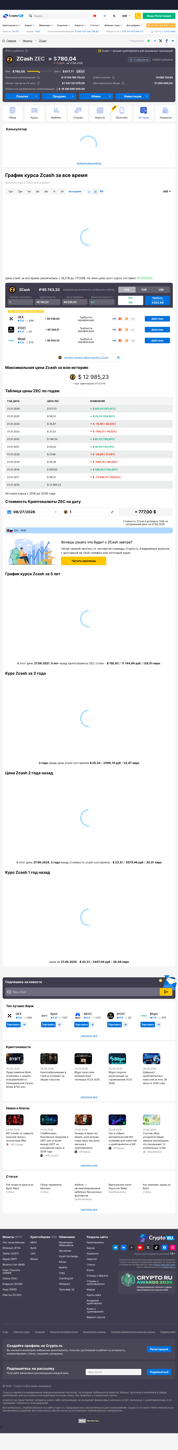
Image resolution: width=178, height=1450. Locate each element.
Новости (79, 25)
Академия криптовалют (94, 1302)
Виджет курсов (96, 1317)
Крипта (63, 1267)
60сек (62, 1261)
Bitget (22, 338)
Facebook (166, 40)
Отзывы (78, 117)
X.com (160, 40)
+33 (132, 318)
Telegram (104, 16)
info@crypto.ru (168, 1267)
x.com (114, 16)
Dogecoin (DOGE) (13, 1283)
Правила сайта (167, 1331)
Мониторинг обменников (66, 1244)
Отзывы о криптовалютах (96, 1282)
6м (46, 191)
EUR (144, 289)
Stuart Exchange (68, 1256)
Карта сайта (94, 1294)
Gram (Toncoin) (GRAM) (11, 1271)
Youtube (95, 16)
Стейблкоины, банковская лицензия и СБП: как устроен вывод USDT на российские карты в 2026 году (54, 1142)
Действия (157, 318)
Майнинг (56, 117)
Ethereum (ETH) (12, 1247)
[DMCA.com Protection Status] (89, 1421)
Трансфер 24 (66, 1289)
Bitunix (34, 1259)
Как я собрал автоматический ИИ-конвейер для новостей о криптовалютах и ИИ (123, 1139)
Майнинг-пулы (112, 25)
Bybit (54, 1013)
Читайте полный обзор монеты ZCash (86, 357)
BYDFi (22, 327)
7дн (20, 191)
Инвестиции (132, 96)
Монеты (8, 1237)
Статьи (94, 25)
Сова (62, 1272)
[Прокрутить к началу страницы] (170, 1428)
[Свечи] (95, 191)
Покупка (22, 96)
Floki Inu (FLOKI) (12, 1294)
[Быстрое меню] (138, 16)
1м (29, 191)
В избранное (141, 59)
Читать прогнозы (84, 561)
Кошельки (62, 25)
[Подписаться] (166, 992)
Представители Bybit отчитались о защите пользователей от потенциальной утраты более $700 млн (19, 1079)
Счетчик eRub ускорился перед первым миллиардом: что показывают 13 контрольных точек (156, 1140)
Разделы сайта (97, 1237)
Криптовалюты (10, 25)
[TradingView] (101, 191)
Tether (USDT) (11, 1253)
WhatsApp (148, 40)
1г (54, 191)
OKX (21, 316)
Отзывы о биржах (97, 1275)
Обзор (12, 117)
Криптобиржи (40, 1237)
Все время (75, 191)
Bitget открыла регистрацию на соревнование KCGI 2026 (120, 1078)
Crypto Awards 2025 (162, 25)
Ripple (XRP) (10, 1259)
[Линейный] (89, 191)
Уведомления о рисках (94, 1331)
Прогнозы (122, 117)
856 (31, 320)
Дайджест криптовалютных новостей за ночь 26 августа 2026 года (155, 1078)
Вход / (151, 15)
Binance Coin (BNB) (14, 1264)
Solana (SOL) (10, 1278)
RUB (126, 289)
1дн (11, 191)
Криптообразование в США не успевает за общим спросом (53, 1076)
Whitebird (64, 1283)
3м (37, 191)
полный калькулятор (89, 163)
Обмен (96, 96)
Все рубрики (133, 25)
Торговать (13, 1024)
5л (62, 191)
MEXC (88, 1013)
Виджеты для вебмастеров (64, 1331)
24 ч (79, 71)
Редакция (40, 1331)
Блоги (90, 1270)
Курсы (34, 117)
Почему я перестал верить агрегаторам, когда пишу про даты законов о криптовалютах (87, 1140)
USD (161, 289)
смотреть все (89, 1035)
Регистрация (163, 15)
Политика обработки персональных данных (133, 1331)
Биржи (28, 25)
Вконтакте (172, 40)
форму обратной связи (164, 1264)
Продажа (59, 96)
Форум (91, 1289)
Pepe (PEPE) (10, 1289)
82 (30, 331)
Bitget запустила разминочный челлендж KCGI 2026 (87, 1076)
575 (31, 342)
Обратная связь (22, 1331)
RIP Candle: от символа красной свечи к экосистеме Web (19, 1137)
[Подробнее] (26, 50)
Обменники (44, 25)
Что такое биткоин (14, 1242)
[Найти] (30, 16)
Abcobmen (65, 1250)
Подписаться (159, 1372)
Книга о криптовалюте (95, 1310)
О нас (5, 1331)
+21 (132, 329)
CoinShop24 (66, 1278)
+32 (132, 340)
